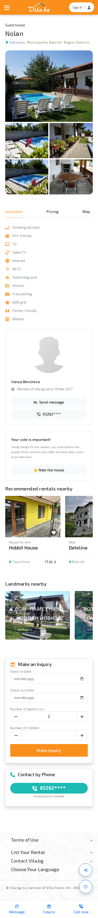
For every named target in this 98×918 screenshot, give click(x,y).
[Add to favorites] (85, 886)
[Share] (85, 870)
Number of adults (27, 709)
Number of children (24, 728)
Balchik (78, 562)
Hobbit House (23, 547)
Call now (81, 911)
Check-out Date (22, 690)
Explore (25, 629)
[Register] (89, 7)
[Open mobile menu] (7, 7)
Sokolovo (17, 42)
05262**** (51, 414)
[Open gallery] (49, 122)
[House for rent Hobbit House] (32, 516)
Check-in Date (20, 671)
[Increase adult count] (82, 716)
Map (86, 211)
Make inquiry (48, 750)
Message (17, 911)
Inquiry (49, 911)
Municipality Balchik (44, 42)
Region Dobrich (77, 42)
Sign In (77, 7)
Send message (51, 402)
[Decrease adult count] (16, 716)
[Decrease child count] (16, 735)
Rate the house (51, 470)
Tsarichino (21, 562)
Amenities (14, 211)
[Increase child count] (82, 735)
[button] (87, 537)
